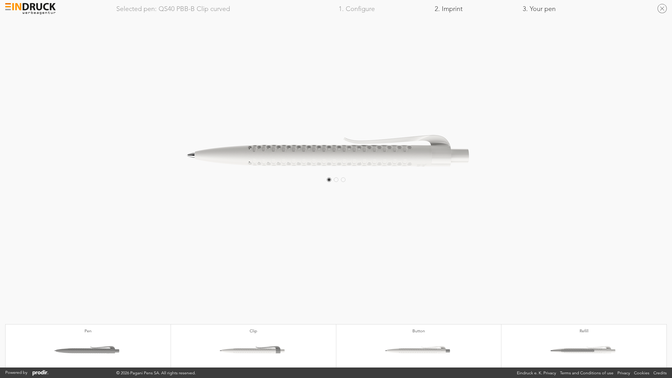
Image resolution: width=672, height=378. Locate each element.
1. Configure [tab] (357, 9)
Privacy (623, 372)
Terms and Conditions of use (586, 372)
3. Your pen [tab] (539, 9)
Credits (660, 372)
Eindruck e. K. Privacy (536, 372)
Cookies (641, 372)
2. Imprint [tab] (449, 9)
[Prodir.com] (40, 372)
